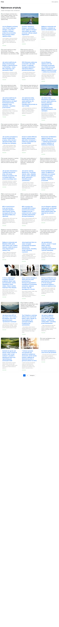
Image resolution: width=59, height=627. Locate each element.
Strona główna (55, 1)
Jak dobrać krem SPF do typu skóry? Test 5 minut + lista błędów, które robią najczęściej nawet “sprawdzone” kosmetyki (9, 318)
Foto (2, 2)
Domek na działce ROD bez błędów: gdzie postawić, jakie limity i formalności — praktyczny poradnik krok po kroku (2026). (29, 140)
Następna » (32, 375)
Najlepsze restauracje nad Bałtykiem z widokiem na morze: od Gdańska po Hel (48, 28)
